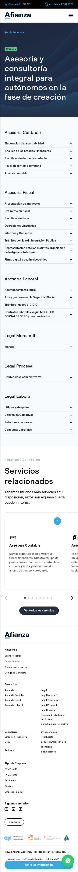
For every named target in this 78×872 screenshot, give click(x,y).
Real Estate (47, 737)
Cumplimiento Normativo (54, 724)
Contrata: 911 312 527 (19, 4)
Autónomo (10, 780)
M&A (7, 741)
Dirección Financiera (16, 737)
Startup (9, 786)
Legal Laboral (48, 710)
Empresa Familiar (14, 792)
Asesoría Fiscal (13, 700)
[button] (11, 49)
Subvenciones (48, 751)
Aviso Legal (14, 859)
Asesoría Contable (14, 695)
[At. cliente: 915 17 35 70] (46, 4)
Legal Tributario (49, 700)
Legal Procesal (49, 705)
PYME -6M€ (11, 769)
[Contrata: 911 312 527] (6, 4)
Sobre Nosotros (13, 655)
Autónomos (17, 32)
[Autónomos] (6, 32)
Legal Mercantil (49, 695)
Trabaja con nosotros (16, 667)
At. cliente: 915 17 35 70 (61, 4)
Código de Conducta (16, 672)
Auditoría (10, 750)
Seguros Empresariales (53, 741)
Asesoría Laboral (14, 705)
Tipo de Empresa (15, 763)
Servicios (11, 684)
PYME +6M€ (11, 775)
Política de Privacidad (57, 859)
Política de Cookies (33, 859)
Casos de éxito (12, 661)
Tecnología (46, 746)
